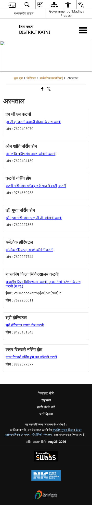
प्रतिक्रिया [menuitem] (46, 414)
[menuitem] (12, 4)
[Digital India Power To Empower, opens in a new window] (46, 495)
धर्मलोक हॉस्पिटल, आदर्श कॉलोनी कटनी (29, 249)
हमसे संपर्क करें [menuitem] (46, 407)
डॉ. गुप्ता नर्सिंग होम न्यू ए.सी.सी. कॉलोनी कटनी (34, 218)
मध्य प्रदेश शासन (23, 13)
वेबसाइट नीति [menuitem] (46, 393)
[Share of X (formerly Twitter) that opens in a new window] (48, 89)
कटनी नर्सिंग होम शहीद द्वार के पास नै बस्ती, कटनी (36, 186)
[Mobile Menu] (83, 30)
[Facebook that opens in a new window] (42, 89)
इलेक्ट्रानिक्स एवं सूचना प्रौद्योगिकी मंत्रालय (28, 435)
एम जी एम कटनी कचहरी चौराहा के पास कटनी (33, 122)
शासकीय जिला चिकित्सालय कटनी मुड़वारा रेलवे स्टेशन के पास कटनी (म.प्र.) (43, 284)
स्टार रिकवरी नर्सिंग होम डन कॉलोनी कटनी (31, 357)
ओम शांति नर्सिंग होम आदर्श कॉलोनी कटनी (30, 154)
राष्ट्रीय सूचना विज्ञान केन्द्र (67, 430)
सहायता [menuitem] (46, 400)
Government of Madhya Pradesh (66, 13)
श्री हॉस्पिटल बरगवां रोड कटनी (25, 325)
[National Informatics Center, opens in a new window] (46, 475)
